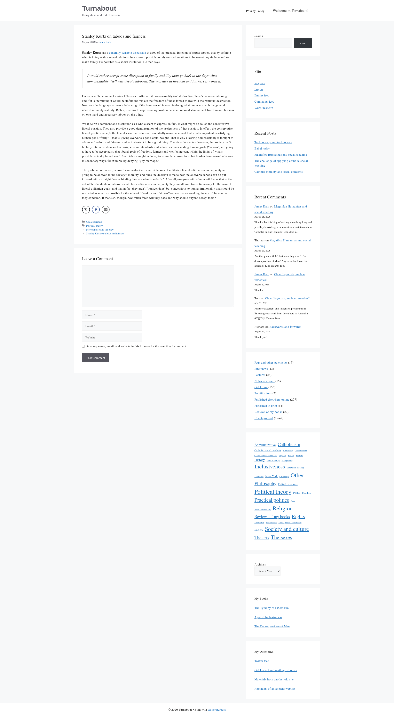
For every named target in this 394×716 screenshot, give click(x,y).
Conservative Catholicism (265, 455)
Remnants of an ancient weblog (274, 688)
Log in (258, 89)
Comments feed (264, 101)
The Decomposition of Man (272, 626)
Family (291, 455)
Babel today (262, 148)
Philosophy (265, 483)
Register (259, 83)
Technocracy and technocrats (273, 142)
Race (293, 500)
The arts (261, 537)
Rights (298, 516)
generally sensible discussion (127, 52)
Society (258, 530)
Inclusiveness (269, 466)
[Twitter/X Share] (86, 209)
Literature (258, 476)
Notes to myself (264, 381)
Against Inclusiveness (268, 617)
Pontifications (263, 393)
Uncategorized (94, 222)
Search (258, 36)
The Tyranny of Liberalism (271, 608)
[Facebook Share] (96, 209)
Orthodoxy (284, 476)
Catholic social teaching (268, 450)
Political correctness (288, 484)
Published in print (265, 405)
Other (297, 475)
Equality (282, 455)
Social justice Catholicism (289, 522)
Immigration (287, 460)
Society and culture (287, 529)
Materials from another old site (274, 679)
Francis (299, 455)
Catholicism (289, 444)
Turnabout (99, 8)
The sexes (281, 537)
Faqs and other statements (270, 362)
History (259, 459)
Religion (283, 508)
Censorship (288, 450)
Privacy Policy (255, 11)
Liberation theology (295, 467)
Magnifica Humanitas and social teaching (280, 154)
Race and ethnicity (262, 509)
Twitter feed (261, 661)
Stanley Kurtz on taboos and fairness (105, 233)
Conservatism (301, 450)
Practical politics (271, 499)
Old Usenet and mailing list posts (275, 670)
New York (271, 476)
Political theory (94, 225)
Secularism (259, 522)
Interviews (261, 368)
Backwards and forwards (285, 326)
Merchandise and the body (99, 229)
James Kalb (261, 206)
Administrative (265, 444)
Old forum (261, 387)
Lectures (259, 375)
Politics (296, 492)
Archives (260, 564)
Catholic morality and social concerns (278, 171)
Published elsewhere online (271, 399)
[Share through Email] (106, 209)
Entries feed (261, 95)
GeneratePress (217, 709)
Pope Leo (306, 492)
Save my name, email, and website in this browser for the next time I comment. (136, 346)
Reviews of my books (268, 412)
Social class (271, 522)
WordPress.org (263, 107)
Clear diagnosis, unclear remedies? (287, 298)
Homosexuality (273, 460)
